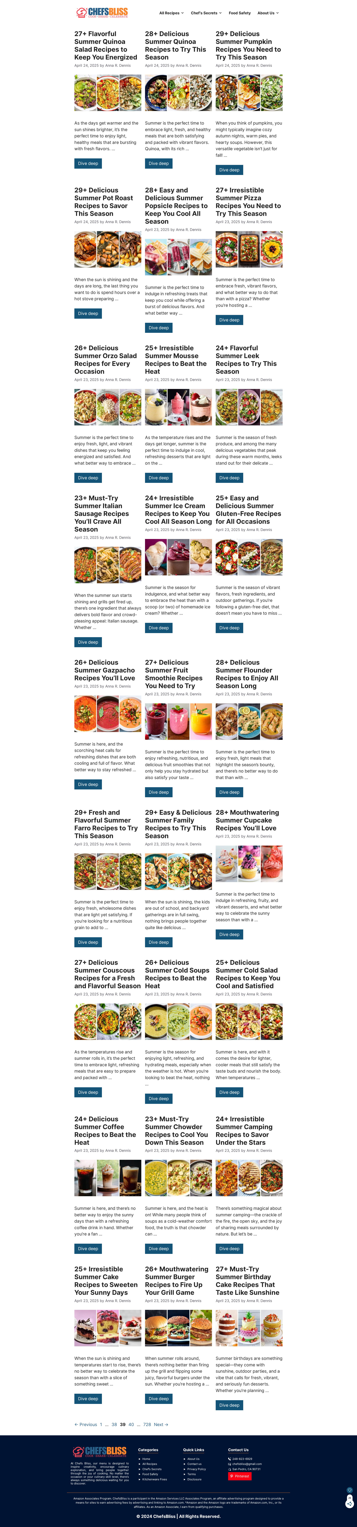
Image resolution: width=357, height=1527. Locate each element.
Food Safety (240, 13)
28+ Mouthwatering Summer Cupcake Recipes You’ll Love (247, 820)
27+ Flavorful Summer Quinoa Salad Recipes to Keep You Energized (105, 45)
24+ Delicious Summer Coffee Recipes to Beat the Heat (105, 1130)
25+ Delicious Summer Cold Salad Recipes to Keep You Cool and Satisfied (248, 974)
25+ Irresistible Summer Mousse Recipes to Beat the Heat (176, 359)
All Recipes (169, 13)
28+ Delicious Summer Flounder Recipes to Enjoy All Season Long (247, 674)
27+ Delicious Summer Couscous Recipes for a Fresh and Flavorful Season (107, 974)
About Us (266, 13)
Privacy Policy (196, 1469)
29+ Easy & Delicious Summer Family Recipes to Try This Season (178, 824)
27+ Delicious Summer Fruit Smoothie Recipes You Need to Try (174, 674)
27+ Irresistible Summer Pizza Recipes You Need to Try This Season (248, 201)
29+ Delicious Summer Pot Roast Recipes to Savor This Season (103, 201)
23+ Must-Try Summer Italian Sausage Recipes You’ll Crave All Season (101, 513)
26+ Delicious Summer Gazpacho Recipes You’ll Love (104, 670)
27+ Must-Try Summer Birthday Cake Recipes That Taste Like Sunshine (247, 1280)
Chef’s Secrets (204, 13)
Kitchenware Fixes (154, 1479)
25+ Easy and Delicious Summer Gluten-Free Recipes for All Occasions (248, 509)
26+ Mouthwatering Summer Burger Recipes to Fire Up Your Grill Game (176, 1280)
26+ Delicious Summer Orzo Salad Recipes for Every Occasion (105, 359)
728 (147, 1424)
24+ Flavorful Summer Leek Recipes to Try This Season (246, 359)
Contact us (194, 1464)
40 (131, 1424)
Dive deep (88, 163)
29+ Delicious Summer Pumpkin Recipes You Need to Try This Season (248, 45)
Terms (191, 1474)
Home (146, 1459)
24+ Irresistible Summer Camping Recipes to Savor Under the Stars (244, 1130)
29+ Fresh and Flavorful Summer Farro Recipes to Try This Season (106, 824)
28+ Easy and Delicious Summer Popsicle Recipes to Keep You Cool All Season (176, 205)
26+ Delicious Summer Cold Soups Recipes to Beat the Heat (177, 974)
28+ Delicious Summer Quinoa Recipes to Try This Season (175, 45)
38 (114, 1424)
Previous (85, 1424)
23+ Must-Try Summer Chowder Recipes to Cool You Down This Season (176, 1130)
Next (161, 1424)
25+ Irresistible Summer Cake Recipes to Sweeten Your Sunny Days (106, 1280)
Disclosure (194, 1479)
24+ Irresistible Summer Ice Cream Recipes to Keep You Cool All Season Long (178, 509)
